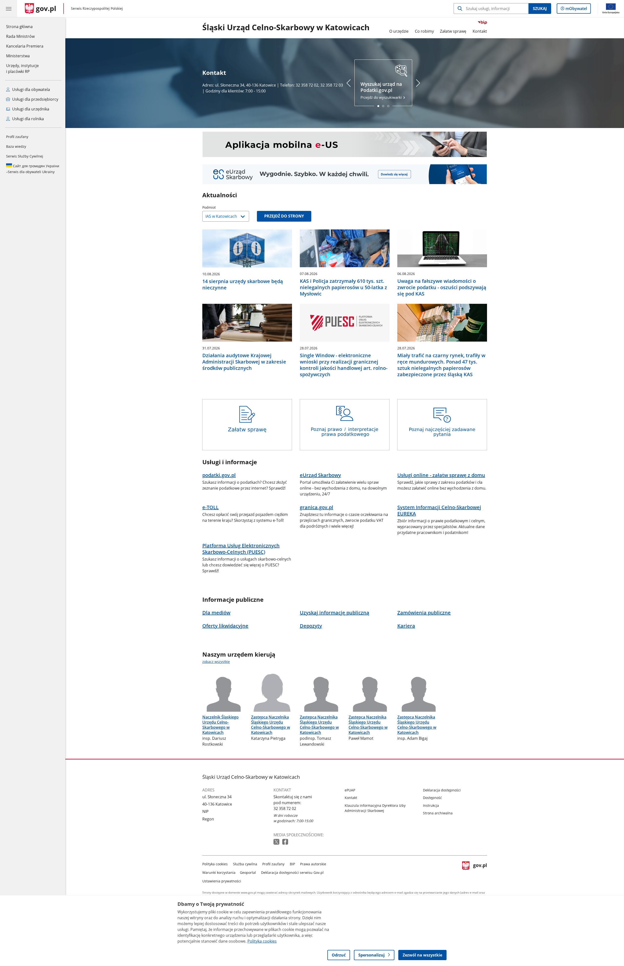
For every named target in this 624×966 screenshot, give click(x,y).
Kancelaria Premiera (24, 46)
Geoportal (248, 872)
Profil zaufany (17, 136)
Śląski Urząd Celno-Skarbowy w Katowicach (286, 27)
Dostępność (432, 797)
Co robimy (424, 31)
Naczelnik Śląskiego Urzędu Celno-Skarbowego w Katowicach (220, 724)
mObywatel (576, 10)
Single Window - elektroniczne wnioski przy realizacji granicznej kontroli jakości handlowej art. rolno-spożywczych (343, 365)
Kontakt (480, 31)
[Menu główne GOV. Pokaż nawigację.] (8, 8)
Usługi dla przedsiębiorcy (34, 99)
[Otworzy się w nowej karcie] (276, 842)
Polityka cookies (215, 864)
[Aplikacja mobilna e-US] (344, 144)
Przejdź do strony (284, 216)
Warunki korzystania (218, 872)
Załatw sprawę (453, 31)
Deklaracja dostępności (442, 790)
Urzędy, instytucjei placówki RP (22, 68)
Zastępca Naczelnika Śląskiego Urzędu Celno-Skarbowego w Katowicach (270, 724)
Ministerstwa (18, 56)
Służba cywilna (245, 864)
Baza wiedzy (16, 146)
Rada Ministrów (20, 36)
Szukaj (540, 8)
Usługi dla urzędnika (30, 109)
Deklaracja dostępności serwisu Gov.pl (292, 872)
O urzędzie (399, 31)
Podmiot (221, 207)
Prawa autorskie (313, 864)
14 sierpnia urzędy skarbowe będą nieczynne (242, 284)
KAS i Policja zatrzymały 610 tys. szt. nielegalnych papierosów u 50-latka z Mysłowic (343, 287)
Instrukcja (431, 805)
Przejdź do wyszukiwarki (382, 90)
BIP (292, 864)
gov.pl (480, 871)
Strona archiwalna (438, 813)
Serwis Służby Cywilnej (24, 156)
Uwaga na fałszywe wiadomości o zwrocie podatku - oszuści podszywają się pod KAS (441, 287)
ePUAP (350, 790)
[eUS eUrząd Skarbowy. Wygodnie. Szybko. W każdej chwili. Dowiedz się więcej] (344, 174)
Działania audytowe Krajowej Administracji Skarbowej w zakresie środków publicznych (244, 361)
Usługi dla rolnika (27, 118)
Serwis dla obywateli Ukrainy (32, 169)
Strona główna (24, 26)
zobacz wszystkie (216, 661)
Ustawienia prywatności (221, 881)
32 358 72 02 (284, 808)
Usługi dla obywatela (30, 89)
